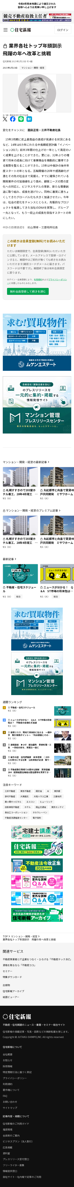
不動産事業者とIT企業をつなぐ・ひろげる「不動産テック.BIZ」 (37, 959)
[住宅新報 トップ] (20, 30)
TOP (5, 936)
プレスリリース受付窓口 (16, 1159)
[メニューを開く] (5, 30)
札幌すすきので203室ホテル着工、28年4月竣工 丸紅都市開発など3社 (20, 494)
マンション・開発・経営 (24, 936)
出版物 (6, 985)
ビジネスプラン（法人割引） (18, 1141)
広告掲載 (7, 1147)
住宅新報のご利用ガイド (16, 1123)
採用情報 (7, 1066)
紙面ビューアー (11, 997)
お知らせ (7, 1060)
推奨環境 (7, 1129)
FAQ (5, 1096)
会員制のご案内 (11, 1135)
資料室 (6, 1153)
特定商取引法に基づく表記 (17, 1072)
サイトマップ (10, 1107)
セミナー (7, 971)
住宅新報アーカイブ (13, 991)
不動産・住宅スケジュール (19, 589)
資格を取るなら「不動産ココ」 (19, 965)
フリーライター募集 (13, 1165)
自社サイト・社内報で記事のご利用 (22, 1177)
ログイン (62, 30)
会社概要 (7, 1054)
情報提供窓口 (10, 1171)
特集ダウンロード (12, 977)
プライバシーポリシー (15, 1078)
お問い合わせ (10, 1101)
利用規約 (38, 279)
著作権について (11, 1090)
